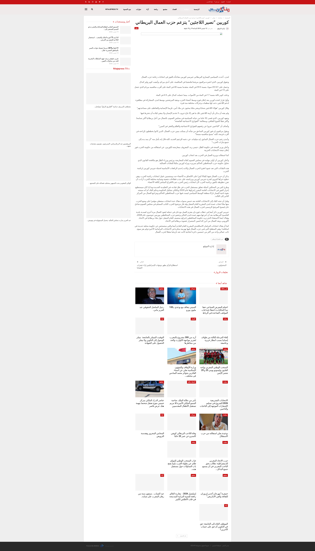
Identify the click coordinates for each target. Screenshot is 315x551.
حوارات (138, 9)
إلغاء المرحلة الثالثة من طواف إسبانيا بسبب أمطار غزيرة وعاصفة (214, 340)
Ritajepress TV (111, 9)
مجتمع (165, 9)
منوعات (193, 289)
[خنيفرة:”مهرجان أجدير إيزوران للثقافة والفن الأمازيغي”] (213, 482)
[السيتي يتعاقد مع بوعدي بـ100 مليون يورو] (181, 295)
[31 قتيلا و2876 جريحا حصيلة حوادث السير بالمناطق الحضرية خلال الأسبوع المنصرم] (125, 51)
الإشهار (223, 1)
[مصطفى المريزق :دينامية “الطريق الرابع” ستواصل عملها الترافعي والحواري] (108, 88)
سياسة (186, 9)
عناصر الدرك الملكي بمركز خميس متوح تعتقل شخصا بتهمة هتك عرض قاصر (150, 403)
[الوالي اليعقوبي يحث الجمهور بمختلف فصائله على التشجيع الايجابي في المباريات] (108, 165)
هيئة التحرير (210, 1)
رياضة (156, 9)
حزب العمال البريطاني (217, 239)
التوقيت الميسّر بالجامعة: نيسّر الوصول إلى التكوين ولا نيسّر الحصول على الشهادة (150, 340)
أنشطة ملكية (191, 382)
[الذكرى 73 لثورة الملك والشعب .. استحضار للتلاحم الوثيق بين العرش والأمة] (125, 40)
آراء (147, 9)
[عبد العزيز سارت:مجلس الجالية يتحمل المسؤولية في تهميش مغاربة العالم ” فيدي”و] (108, 202)
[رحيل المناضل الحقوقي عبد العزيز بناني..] (149, 295)
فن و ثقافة (224, 289)
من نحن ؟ (216, 1)
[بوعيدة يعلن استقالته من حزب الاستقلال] (213, 422)
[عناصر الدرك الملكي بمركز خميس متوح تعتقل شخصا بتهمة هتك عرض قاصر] (149, 389)
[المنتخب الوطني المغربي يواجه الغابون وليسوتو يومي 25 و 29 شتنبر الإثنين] (213, 356)
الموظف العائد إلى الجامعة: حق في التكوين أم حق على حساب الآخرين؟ (214, 526)
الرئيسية (196, 9)
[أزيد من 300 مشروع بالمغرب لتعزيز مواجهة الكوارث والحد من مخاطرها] (181, 326)
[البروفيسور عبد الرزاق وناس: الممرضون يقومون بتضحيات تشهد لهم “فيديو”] (108, 125)
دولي (136, 28)
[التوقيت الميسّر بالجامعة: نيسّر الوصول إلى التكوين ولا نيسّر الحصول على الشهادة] (149, 326)
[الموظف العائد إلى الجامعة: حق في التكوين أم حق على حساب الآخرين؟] (213, 512)
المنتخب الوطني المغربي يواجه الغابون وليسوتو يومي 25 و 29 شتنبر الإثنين (214, 370)
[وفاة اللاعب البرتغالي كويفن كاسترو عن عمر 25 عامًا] (181, 422)
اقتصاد (174, 9)
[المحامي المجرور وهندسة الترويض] (149, 422)
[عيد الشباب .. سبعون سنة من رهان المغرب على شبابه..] (149, 482)
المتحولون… (221, 265)
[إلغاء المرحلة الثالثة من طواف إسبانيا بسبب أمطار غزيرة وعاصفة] (213, 326)
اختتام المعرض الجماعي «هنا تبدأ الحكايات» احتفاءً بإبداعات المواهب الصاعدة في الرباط (215, 310)
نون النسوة (127, 9)
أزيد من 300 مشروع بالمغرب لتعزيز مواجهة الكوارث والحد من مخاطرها (183, 340)
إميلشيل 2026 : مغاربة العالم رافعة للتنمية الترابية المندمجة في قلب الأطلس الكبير (182, 496)
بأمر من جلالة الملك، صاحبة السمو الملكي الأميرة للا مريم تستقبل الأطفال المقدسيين (183, 403)
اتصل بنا (229, 1)
